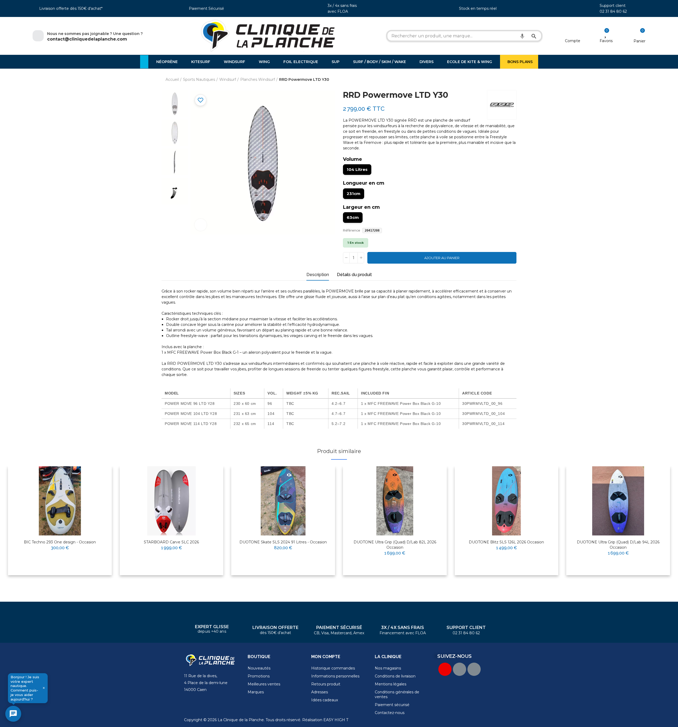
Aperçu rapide (95, 487)
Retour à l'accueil (505, 79)
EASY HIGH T (335, 719)
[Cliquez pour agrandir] (201, 225)
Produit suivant (512, 79)
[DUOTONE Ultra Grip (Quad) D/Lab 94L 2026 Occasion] (618, 500)
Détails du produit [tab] (354, 274)
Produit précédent (499, 79)
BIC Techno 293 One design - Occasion (60, 542)
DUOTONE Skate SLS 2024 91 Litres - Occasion (283, 542)
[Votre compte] (573, 34)
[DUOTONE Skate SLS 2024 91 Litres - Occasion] (283, 500)
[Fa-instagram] (474, 669)
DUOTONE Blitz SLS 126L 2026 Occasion (506, 542)
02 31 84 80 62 (613, 11)
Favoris (606, 40)
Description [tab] (317, 274)
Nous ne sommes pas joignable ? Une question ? (95, 33)
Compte (572, 40)
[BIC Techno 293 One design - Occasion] (60, 500)
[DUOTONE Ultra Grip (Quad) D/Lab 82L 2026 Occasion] (395, 500)
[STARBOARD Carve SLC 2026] (172, 500)
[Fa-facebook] (459, 669)
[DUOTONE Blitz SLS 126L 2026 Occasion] (507, 500)
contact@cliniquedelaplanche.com (87, 39)
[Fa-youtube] (445, 669)
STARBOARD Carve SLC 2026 (171, 542)
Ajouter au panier (442, 258)
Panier (639, 41)
